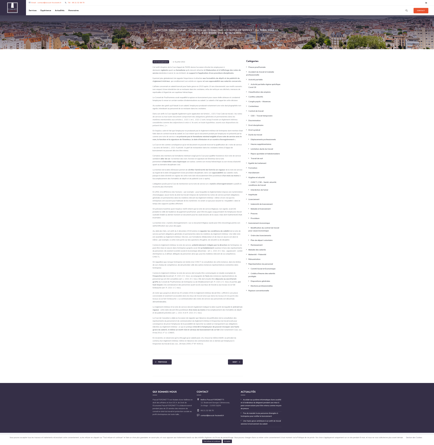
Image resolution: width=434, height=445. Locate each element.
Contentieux (253, 106)
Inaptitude (252, 194)
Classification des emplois (259, 92)
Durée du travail (255, 135)
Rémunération (254, 259)
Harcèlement (253, 172)
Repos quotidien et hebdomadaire (265, 154)
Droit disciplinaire (161, 62)
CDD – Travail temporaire (261, 116)
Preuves (254, 213)
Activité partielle (255, 79)
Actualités (60, 10)
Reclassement (257, 245)
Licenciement (253, 199)
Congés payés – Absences (259, 101)
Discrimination (254, 120)
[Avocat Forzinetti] (12, 7)
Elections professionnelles (262, 286)
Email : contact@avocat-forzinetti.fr (46, 3)
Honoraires (73, 10)
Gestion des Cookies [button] (414, 437)
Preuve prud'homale (256, 67)
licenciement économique (259, 223)
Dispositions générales (260, 281)
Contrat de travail (256, 111)
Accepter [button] (227, 441)
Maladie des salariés (257, 250)
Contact (421, 11)
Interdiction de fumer (259, 190)
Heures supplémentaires (261, 144)
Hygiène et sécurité (256, 177)
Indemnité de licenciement (262, 204)
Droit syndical (254, 130)
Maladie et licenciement (261, 209)
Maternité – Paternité (257, 254)
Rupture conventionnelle (258, 290)
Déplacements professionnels (263, 139)
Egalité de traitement (257, 163)
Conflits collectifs (255, 97)
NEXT (235, 362)
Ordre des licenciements (261, 235)
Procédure (255, 218)
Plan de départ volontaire (261, 240)
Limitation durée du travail (262, 149)
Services (33, 10)
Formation (252, 168)
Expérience (46, 10)
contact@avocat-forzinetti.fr (212, 415)
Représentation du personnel (260, 264)
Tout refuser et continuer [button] (212, 441)
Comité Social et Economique (263, 269)
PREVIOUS (162, 362)
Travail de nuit (257, 158)
